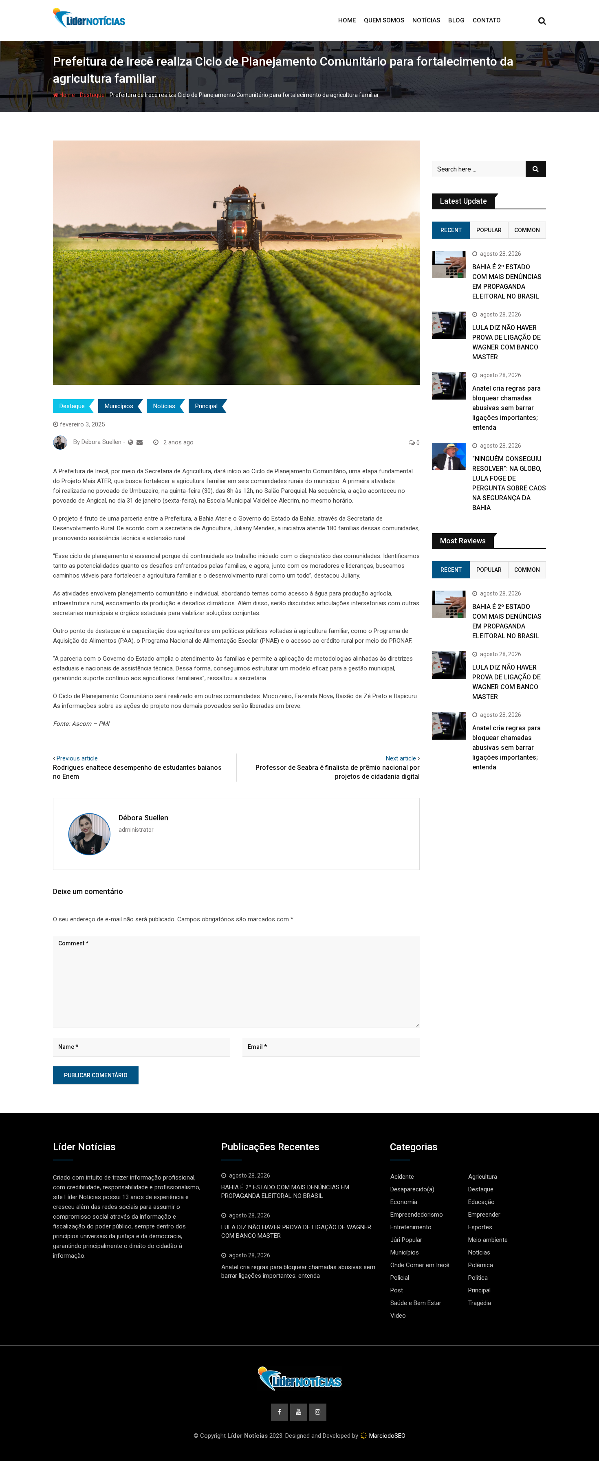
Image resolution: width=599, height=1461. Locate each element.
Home (347, 20)
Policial (399, 1277)
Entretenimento (411, 1227)
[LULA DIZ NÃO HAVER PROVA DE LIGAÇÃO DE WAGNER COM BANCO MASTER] (449, 325)
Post (396, 1290)
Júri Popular (406, 1239)
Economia (403, 1202)
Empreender (484, 1214)
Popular (489, 230)
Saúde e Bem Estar (415, 1303)
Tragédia (479, 1303)
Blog (456, 20)
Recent (451, 230)
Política (478, 1277)
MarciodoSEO (386, 1435)
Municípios (119, 406)
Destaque (92, 95)
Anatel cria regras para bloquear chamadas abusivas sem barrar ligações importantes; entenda (506, 407)
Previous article (77, 758)
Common (527, 230)
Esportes (480, 1227)
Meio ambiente (488, 1239)
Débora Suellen (143, 817)
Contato (487, 20)
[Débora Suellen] (139, 442)
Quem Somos (384, 20)
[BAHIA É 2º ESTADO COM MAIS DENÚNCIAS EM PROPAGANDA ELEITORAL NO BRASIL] (449, 264)
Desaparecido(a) (412, 1189)
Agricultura (482, 1176)
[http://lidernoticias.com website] (130, 442)
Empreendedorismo (416, 1214)
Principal (206, 406)
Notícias (426, 20)
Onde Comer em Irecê (419, 1265)
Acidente (402, 1176)
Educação (481, 1202)
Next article (401, 758)
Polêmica (480, 1265)
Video (398, 1315)
